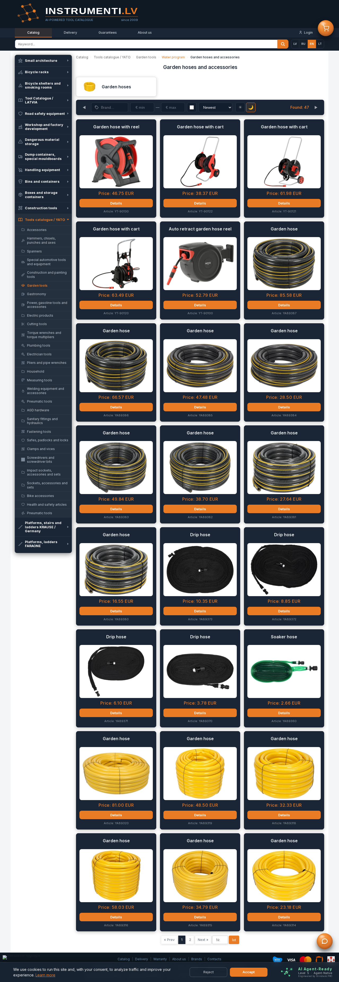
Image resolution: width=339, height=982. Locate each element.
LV (295, 44)
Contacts (214, 959)
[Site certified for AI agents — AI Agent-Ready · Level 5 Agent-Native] (287, 972)
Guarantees (108, 32)
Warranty (160, 959)
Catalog (33, 32)
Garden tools (146, 57)
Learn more (45, 975)
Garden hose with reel (116, 126)
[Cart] (326, 29)
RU (303, 44)
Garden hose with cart (200, 126)
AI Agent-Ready (315, 969)
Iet (234, 940)
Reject (208, 972)
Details (116, 203)
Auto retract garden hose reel (200, 229)
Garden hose (284, 229)
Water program (173, 57)
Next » (203, 939)
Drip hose (200, 534)
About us (145, 32)
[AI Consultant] (325, 942)
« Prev (169, 939)
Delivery (70, 32)
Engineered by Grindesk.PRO (315, 976)
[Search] (282, 44)
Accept (249, 972)
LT (320, 44)
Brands (196, 959)
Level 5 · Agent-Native (315, 973)
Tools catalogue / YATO (112, 57)
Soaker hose (284, 636)
